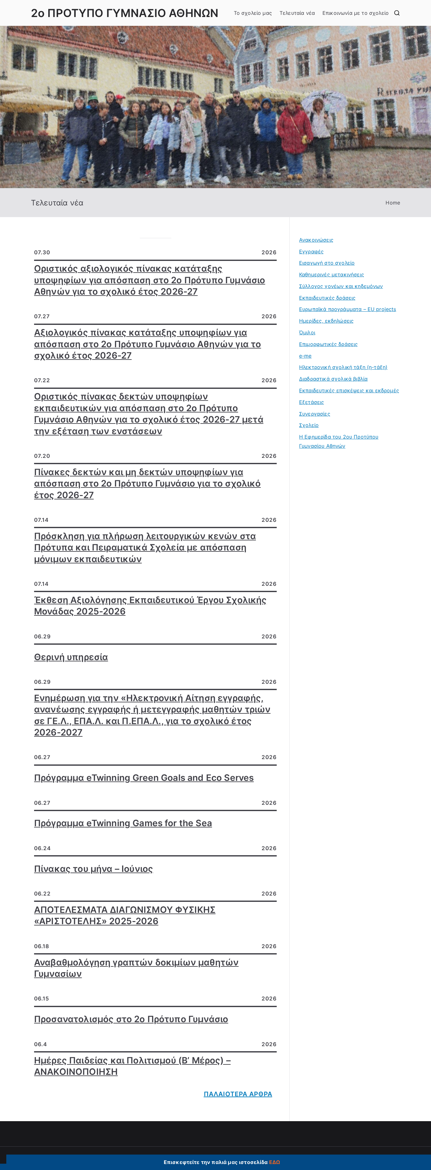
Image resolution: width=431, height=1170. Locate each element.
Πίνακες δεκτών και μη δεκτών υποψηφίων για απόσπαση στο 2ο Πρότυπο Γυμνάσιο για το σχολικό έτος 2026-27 (147, 483)
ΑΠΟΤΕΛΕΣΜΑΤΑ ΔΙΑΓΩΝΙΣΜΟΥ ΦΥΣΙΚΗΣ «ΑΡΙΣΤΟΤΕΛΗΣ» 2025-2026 (125, 915)
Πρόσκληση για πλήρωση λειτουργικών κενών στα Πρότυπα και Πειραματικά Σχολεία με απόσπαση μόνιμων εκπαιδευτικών (145, 547)
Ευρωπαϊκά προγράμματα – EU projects (347, 309)
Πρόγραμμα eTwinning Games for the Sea (123, 823)
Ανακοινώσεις (316, 240)
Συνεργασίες (314, 414)
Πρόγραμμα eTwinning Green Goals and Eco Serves (144, 777)
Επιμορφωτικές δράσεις (328, 344)
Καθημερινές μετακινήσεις (331, 274)
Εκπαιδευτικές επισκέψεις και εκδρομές (349, 390)
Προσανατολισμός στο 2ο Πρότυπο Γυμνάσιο (131, 1019)
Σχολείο (309, 425)
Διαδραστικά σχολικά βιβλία (333, 379)
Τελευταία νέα (297, 13)
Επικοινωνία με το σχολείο (355, 13)
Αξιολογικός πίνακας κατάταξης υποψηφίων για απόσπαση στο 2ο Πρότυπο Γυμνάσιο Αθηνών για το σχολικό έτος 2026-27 (147, 344)
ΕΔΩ (274, 1162)
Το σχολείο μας (253, 13)
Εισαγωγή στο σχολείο (327, 263)
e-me (305, 356)
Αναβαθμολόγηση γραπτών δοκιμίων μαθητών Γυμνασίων (136, 968)
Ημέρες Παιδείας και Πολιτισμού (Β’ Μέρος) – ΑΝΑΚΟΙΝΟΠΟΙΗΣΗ (132, 1066)
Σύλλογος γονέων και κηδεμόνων (341, 286)
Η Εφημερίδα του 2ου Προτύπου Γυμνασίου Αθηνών (338, 441)
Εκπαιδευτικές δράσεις (327, 298)
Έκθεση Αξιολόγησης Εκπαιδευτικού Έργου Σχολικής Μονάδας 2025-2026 (150, 606)
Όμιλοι (307, 332)
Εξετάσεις (311, 402)
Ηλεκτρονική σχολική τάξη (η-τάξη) (343, 367)
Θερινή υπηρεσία (71, 657)
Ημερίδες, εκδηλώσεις (326, 321)
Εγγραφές (311, 251)
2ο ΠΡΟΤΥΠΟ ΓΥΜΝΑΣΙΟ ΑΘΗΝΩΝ (124, 13)
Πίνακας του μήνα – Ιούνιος (93, 868)
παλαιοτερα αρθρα (238, 1094)
